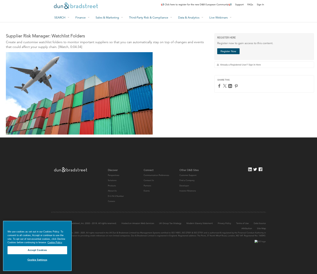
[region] (37, 246)
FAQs (250, 4)
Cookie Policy (55, 242)
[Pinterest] (236, 86)
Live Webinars (218, 17)
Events (147, 190)
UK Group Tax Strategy (170, 223)
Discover (113, 170)
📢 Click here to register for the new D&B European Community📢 (196, 4)
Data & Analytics (188, 17)
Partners (147, 185)
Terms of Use (242, 223)
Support (239, 4)
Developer (184, 185)
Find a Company (186, 180)
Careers (111, 201)
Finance (80, 17)
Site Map (261, 228)
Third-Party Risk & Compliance (148, 17)
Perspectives (113, 175)
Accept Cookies (37, 250)
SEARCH (59, 17)
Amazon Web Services (143, 223)
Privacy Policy (224, 223)
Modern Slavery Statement (199, 223)
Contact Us (149, 180)
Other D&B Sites (189, 170)
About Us (112, 190)
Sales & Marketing (107, 17)
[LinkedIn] (230, 86)
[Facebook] (219, 86)
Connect (149, 170)
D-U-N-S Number (116, 196)
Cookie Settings (37, 259)
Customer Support (187, 175)
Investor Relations (187, 190)
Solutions (112, 180)
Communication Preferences (156, 175)
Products (112, 185)
